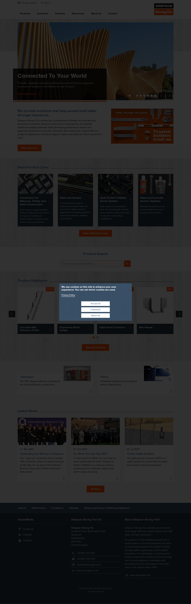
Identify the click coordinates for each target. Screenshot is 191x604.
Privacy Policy (68, 295)
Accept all (95, 303)
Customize (95, 309)
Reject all (95, 315)
